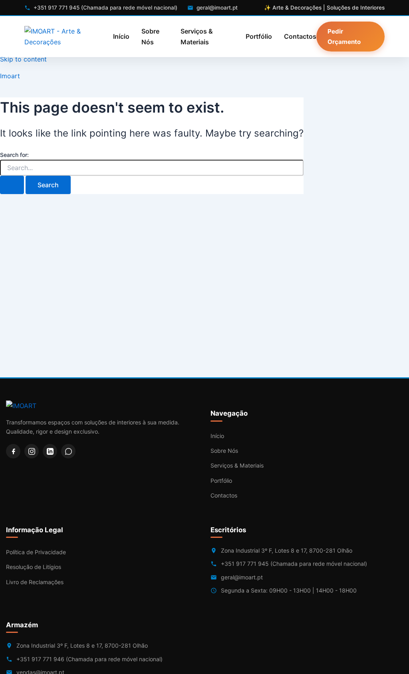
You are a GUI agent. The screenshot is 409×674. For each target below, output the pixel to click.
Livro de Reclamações (35, 582)
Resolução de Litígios (33, 566)
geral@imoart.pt (242, 577)
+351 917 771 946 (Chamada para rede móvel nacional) (89, 659)
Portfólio (259, 36)
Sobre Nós (150, 36)
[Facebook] (13, 451)
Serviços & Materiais (197, 36)
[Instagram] (31, 451)
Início (121, 36)
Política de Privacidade (36, 552)
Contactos (300, 36)
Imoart (10, 76)
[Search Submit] (12, 185)
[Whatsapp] (68, 451)
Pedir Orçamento (344, 36)
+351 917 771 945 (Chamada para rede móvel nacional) (294, 563)
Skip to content (23, 59)
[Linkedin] (50, 451)
